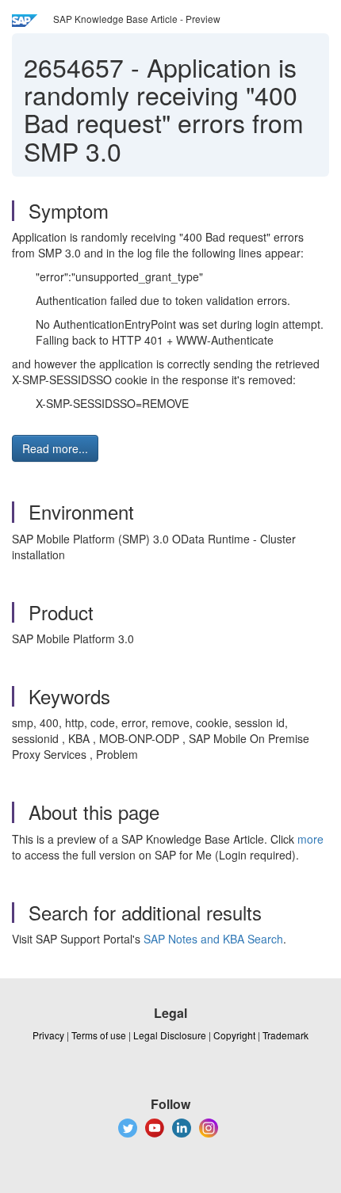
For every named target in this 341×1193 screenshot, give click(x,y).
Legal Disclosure (169, 1035)
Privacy (48, 1035)
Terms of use (98, 1035)
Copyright (234, 1035)
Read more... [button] (55, 448)
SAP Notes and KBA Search (213, 939)
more (310, 839)
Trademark (285, 1035)
